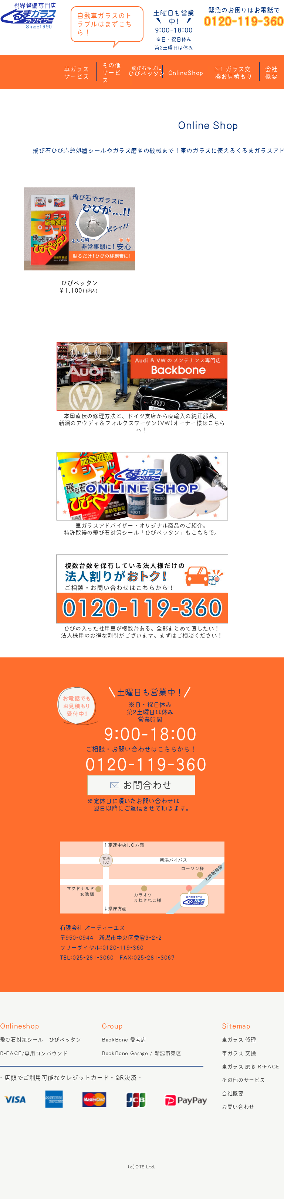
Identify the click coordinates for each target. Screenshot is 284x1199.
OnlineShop (186, 72)
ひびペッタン (147, 71)
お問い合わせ (238, 1106)
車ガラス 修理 (239, 1039)
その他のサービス (243, 1080)
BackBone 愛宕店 (124, 1039)
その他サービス (111, 73)
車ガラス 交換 (239, 1053)
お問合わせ (147, 785)
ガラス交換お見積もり (234, 72)
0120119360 (244, 21)
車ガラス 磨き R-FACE (251, 1066)
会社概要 (271, 72)
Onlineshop (19, 1026)
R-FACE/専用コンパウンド (34, 1053)
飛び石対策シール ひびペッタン (40, 1039)
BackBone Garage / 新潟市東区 (142, 1053)
